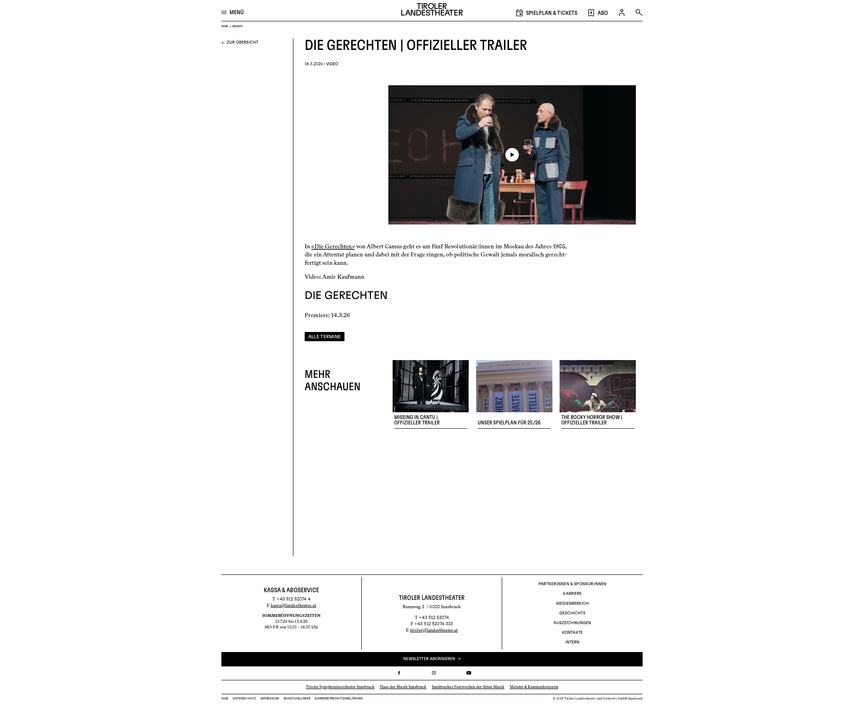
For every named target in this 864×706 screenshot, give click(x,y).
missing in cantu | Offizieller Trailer (417, 420)
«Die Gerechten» (333, 246)
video (332, 64)
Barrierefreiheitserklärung (339, 698)
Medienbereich (572, 604)
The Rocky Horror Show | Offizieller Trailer (591, 420)
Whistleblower (297, 698)
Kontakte (572, 633)
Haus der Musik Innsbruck (403, 686)
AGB (224, 698)
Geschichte (572, 613)
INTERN (572, 642)
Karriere (572, 594)
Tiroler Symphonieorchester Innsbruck (340, 686)
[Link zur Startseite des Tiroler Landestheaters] (432, 10)
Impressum (269, 698)
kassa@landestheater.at (293, 605)
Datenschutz (244, 698)
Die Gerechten (346, 296)
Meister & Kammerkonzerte (534, 686)
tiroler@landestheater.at (434, 630)
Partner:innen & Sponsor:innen (572, 584)
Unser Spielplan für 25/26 (509, 422)
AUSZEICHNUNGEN (572, 623)
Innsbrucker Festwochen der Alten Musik (468, 686)
